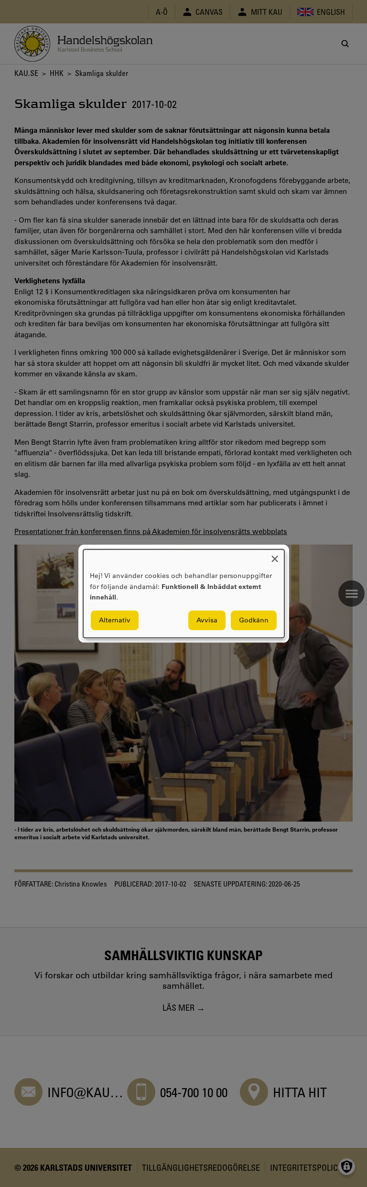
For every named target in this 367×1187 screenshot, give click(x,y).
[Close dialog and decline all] (274, 555)
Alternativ (114, 620)
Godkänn (254, 620)
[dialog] (183, 593)
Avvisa (206, 620)
